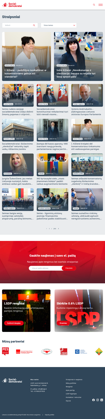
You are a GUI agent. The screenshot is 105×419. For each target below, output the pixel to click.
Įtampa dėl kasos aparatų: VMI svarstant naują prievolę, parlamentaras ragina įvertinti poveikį (52, 147)
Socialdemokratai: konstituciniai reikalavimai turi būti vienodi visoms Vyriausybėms (52, 113)
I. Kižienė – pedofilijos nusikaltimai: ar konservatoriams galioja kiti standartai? (26, 73)
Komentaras (7, 173)
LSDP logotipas (71, 394)
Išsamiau (63, 323)
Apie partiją (70, 390)
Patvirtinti (69, 268)
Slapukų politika (49, 415)
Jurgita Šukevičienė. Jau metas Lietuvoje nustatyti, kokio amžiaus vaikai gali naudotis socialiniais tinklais (17, 182)
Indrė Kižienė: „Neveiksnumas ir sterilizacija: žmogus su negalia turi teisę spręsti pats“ (76, 73)
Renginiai (69, 387)
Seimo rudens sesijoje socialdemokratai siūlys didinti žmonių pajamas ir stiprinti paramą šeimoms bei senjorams (17, 114)
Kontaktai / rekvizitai (73, 397)
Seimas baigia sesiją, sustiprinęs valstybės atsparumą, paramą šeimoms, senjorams (17, 217)
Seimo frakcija (9, 65)
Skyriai (68, 401)
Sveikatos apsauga (44, 208)
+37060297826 (39, 391)
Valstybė (41, 173)
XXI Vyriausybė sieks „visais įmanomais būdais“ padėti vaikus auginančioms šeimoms (52, 181)
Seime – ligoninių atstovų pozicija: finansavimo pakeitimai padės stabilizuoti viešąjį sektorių (51, 217)
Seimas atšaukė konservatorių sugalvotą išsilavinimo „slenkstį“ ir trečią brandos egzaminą (86, 182)
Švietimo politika (9, 139)
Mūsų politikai (71, 383)
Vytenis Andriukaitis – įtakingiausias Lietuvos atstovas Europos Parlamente (86, 112)
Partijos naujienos (79, 104)
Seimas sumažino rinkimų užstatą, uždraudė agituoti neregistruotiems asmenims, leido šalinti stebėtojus (85, 217)
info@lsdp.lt (42, 389)
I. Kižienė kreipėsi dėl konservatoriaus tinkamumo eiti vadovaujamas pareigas (85, 146)
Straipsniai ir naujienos (74, 379)
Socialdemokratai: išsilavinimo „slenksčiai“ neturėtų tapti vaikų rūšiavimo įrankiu (17, 146)
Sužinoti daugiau (14, 323)
